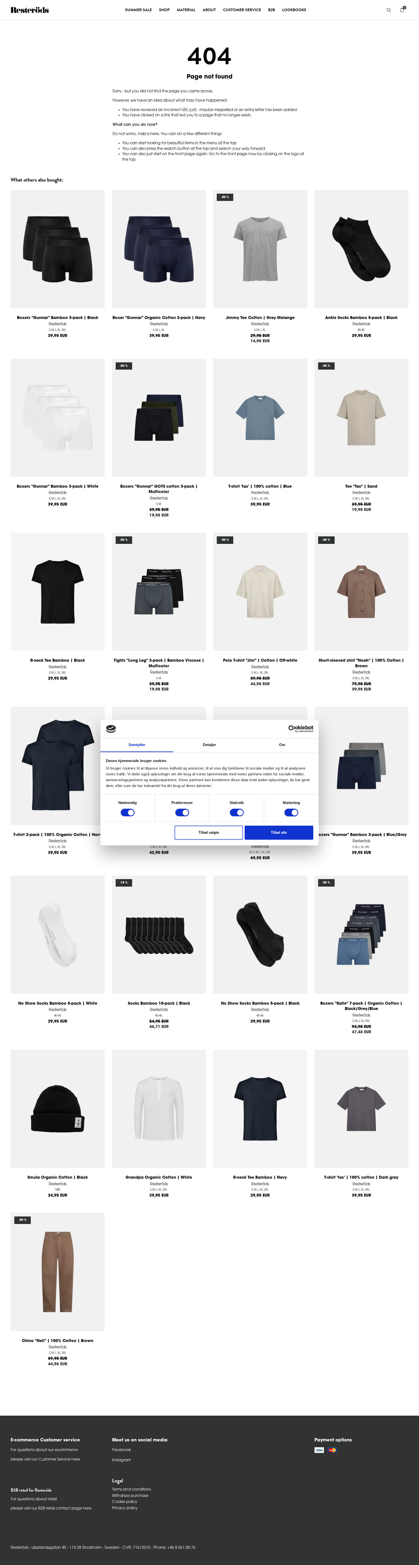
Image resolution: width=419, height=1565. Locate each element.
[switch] (182, 812)
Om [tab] (282, 745)
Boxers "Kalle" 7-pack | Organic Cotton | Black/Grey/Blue (361, 1006)
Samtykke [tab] (137, 745)
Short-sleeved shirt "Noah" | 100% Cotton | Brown (361, 663)
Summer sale (138, 10)
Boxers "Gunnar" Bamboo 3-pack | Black (57, 318)
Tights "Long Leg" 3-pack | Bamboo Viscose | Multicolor (159, 663)
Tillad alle (279, 833)
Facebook (121, 1450)
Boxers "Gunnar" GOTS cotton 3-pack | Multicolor (159, 489)
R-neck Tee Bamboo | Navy (260, 1178)
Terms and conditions (131, 1490)
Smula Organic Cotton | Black (57, 1178)
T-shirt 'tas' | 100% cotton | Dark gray (361, 1178)
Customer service (242, 10)
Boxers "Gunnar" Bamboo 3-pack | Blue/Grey (361, 835)
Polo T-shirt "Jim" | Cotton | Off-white (260, 661)
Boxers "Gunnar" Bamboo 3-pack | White (57, 487)
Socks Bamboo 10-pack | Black (159, 1004)
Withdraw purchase (130, 1496)
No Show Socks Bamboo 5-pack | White (57, 1004)
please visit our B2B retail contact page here (51, 1508)
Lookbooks (294, 10)
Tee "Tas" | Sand (361, 487)
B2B (271, 10)
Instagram (121, 1460)
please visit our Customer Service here (45, 1460)
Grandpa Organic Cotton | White (159, 1178)
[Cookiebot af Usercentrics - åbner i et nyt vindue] (292, 728)
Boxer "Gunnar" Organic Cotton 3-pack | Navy (159, 318)
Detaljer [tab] (209, 745)
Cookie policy (124, 1502)
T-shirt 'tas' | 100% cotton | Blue (260, 487)
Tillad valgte (209, 833)
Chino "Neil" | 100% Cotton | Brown (57, 1341)
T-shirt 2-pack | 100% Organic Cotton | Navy (57, 835)
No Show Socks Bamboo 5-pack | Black (260, 1004)
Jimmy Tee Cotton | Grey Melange (260, 318)
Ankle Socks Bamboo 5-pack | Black (361, 318)
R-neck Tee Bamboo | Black (57, 661)
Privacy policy (125, 1508)
